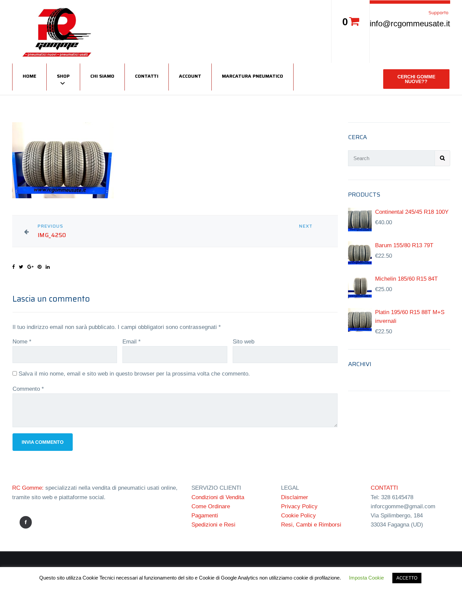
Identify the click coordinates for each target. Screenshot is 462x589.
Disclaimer (294, 497)
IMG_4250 (52, 235)
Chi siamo (102, 76)
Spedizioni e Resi (213, 524)
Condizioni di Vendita (217, 497)
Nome (22, 341)
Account (190, 76)
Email (131, 341)
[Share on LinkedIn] (48, 267)
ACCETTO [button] (406, 578)
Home (29, 76)
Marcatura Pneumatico (252, 76)
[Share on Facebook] (13, 267)
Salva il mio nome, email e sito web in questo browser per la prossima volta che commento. (134, 373)
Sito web (243, 341)
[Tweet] (21, 267)
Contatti (146, 76)
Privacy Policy (299, 506)
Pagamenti (204, 515)
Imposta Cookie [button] (366, 578)
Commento (28, 389)
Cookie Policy (298, 515)
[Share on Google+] (30, 267)
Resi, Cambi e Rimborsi (311, 524)
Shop (63, 76)
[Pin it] (40, 267)
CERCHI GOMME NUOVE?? (416, 79)
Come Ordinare (210, 506)
